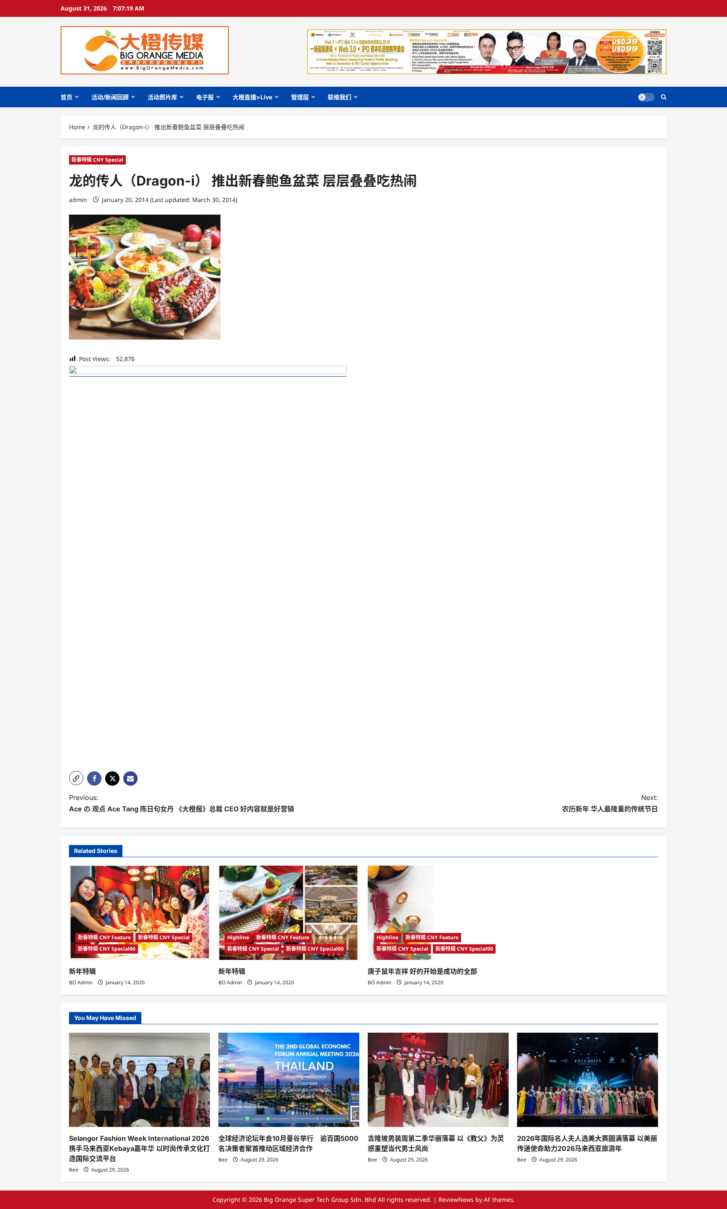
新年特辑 (82, 971)
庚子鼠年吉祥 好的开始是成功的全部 (422, 971)
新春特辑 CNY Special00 (106, 948)
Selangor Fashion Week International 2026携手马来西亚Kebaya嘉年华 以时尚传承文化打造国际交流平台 (139, 1148)
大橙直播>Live (252, 97)
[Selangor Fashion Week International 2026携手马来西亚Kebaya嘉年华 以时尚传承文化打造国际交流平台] (139, 1080)
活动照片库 (162, 97)
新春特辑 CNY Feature (104, 937)
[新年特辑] (139, 912)
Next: (610, 803)
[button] (663, 97)
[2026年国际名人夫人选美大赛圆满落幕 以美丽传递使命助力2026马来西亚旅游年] (587, 1080)
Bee (73, 1169)
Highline (238, 937)
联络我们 (339, 97)
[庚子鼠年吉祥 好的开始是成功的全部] (438, 912)
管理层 (300, 97)
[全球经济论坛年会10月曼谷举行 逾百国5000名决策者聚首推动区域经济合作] (288, 1080)
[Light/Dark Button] (646, 97)
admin (78, 200)
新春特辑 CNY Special (97, 159)
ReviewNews (456, 1200)
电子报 (205, 97)
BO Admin (81, 982)
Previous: (181, 803)
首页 (66, 97)
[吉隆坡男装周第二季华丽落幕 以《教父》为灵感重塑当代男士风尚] (438, 1080)
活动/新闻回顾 (110, 97)
